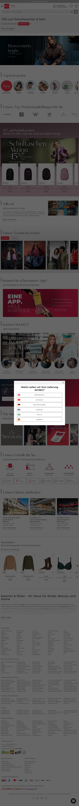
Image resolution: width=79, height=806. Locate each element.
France (39, 410)
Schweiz (39, 400)
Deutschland (40, 405)
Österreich (39, 395)
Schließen (63, 382)
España (39, 419)
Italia (39, 414)
